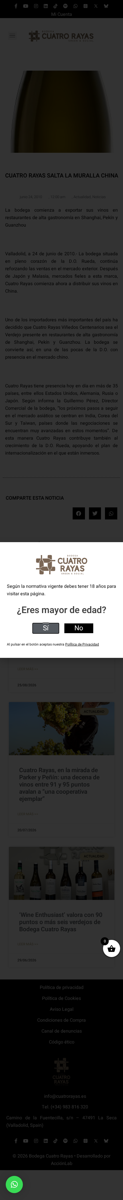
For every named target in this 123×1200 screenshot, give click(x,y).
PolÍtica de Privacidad (82, 644)
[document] (61, 600)
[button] (14, 1184)
